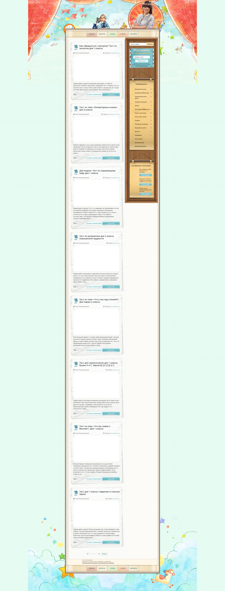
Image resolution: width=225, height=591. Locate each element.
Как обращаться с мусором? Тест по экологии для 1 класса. (98, 47)
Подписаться (142, 61)
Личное (137, 105)
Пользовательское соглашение (106, 563)
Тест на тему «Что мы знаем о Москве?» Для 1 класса (94, 427)
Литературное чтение (114, 114)
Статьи (112, 34)
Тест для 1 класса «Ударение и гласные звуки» (99, 492)
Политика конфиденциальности (90, 563)
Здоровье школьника (141, 102)
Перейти (150, 44)
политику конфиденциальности (141, 65)
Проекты (137, 131)
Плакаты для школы (140, 113)
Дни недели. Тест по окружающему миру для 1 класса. (97, 171)
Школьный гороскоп (140, 146)
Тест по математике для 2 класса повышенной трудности (96, 237)
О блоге (123, 34)
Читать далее (145, 175)
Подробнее (111, 94)
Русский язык (116, 370)
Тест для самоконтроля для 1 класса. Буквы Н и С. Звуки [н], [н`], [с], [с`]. (98, 364)
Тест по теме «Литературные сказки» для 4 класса (98, 108)
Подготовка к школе (141, 117)
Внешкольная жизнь (140, 89)
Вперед (104, 554)
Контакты (133, 34)
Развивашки (138, 135)
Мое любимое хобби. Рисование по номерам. (145, 171)
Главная (91, 34)
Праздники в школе (140, 128)
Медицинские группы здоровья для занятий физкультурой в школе (145, 191)
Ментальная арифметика (142, 109)
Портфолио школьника (141, 124)
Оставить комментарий (94, 94)
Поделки (137, 120)
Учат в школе (138, 139)
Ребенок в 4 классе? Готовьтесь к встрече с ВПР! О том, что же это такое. (145, 181)
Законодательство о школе (141, 97)
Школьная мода (139, 142)
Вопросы (102, 34)
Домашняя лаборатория (142, 93)
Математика (116, 243)
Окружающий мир (115, 53)
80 (99, 554)
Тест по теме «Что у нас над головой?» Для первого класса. (99, 300)
